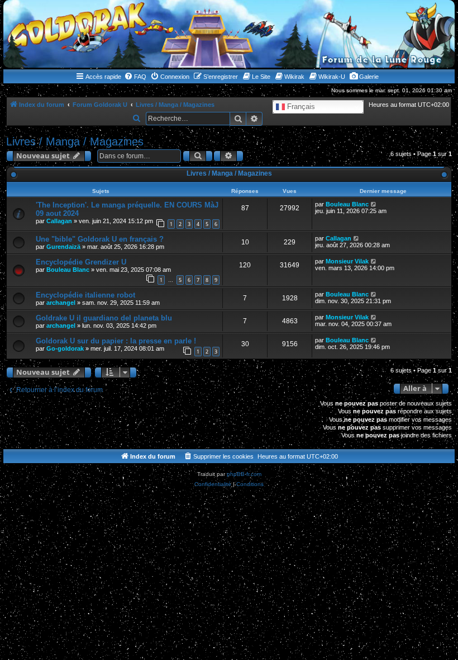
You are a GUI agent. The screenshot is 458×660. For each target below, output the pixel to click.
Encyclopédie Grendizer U (81, 262)
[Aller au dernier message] (374, 204)
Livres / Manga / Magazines (75, 141)
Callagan (59, 221)
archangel (60, 302)
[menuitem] (135, 76)
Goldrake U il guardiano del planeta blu (104, 318)
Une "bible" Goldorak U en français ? (100, 239)
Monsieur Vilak (347, 261)
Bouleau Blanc (347, 204)
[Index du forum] (229, 34)
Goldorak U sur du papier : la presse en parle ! (116, 341)
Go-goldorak (65, 348)
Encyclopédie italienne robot (85, 295)
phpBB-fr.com (244, 474)
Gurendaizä (63, 246)
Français (300, 106)
